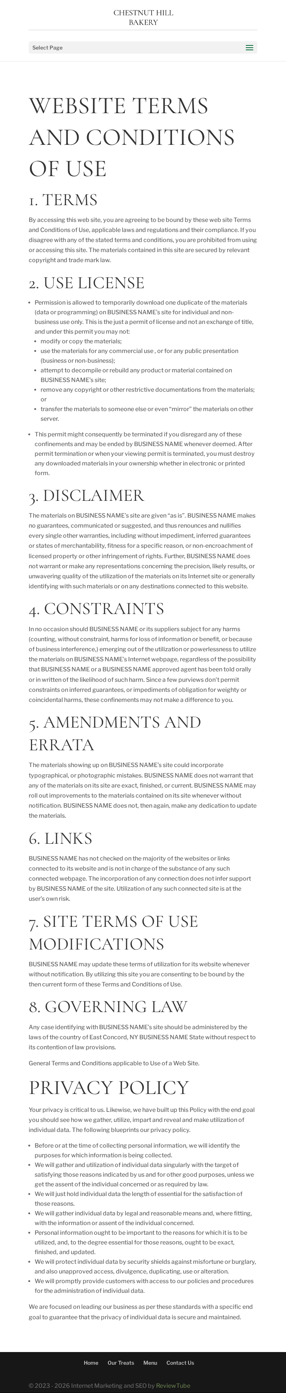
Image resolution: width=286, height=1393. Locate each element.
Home (91, 1362)
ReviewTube (173, 1385)
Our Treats (121, 1362)
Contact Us (180, 1362)
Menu (150, 1362)
